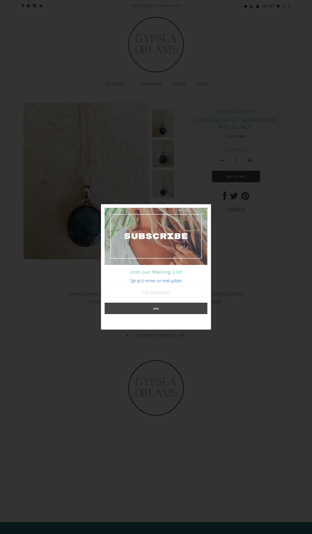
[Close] (207, 207)
